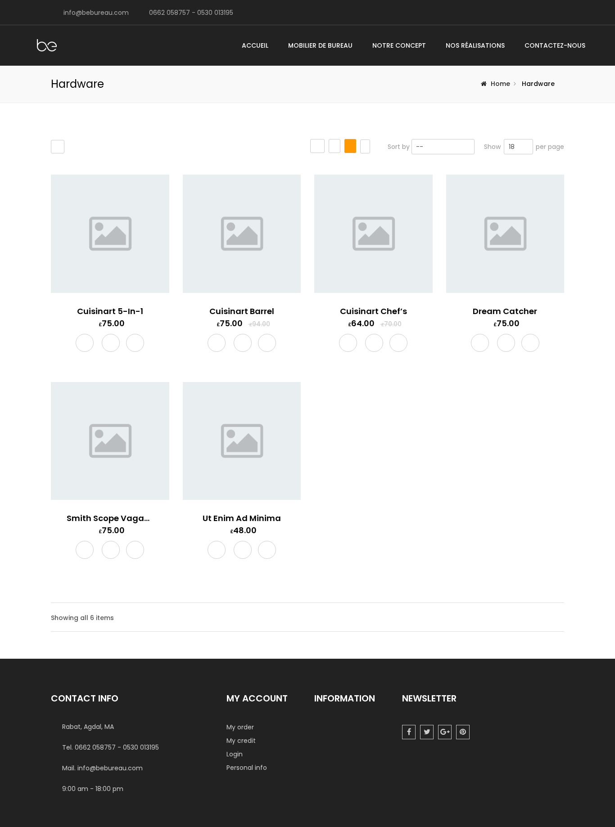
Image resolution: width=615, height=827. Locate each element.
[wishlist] (110, 343)
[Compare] (135, 343)
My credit (241, 740)
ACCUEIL (255, 45)
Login (234, 754)
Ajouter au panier (84, 344)
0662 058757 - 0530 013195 (191, 12)
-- (419, 146)
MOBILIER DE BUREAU (320, 45)
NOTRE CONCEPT (399, 45)
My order (240, 727)
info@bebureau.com (96, 12)
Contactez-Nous (555, 45)
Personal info (246, 767)
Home (500, 83)
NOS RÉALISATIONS (475, 45)
